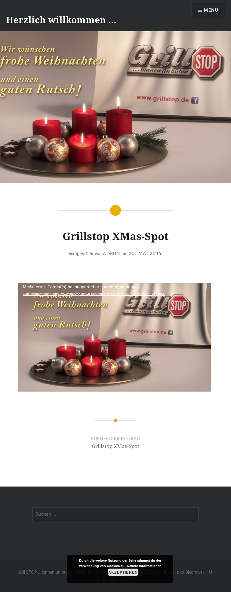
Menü (211, 10)
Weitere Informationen (144, 565)
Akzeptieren (123, 572)
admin (111, 254)
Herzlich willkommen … (61, 20)
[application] (114, 337)
